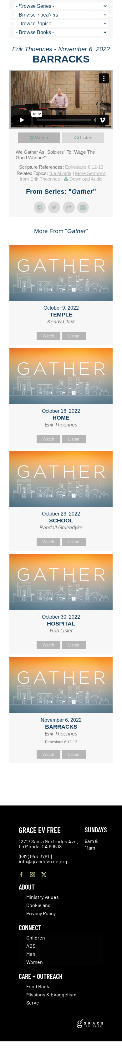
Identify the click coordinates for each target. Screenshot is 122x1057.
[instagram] (32, 874)
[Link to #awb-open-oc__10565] (105, 40)
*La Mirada (60, 173)
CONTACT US (100, 8)
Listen (86, 137)
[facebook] (21, 874)
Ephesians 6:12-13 (84, 167)
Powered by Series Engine (61, 779)
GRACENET (104, 15)
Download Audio (85, 179)
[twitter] (43, 874)
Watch (41, 137)
